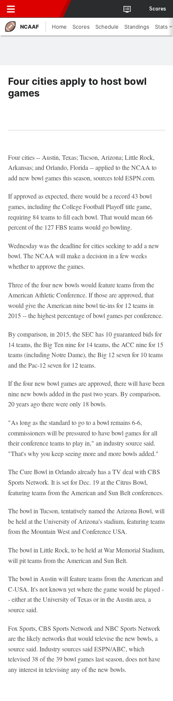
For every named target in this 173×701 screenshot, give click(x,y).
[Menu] (11, 9)
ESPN (43, 9)
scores (157, 9)
